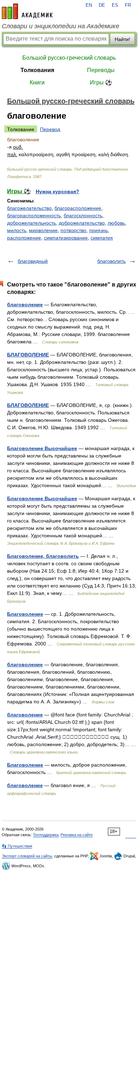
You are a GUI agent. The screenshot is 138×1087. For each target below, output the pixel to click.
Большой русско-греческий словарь (69, 58)
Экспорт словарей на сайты (27, 856)
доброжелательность (31, 223)
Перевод (50, 129)
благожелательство (29, 208)
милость (16, 230)
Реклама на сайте (77, 835)
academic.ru (27, 11)
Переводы (101, 70)
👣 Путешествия (17, 846)
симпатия (102, 238)
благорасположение (77, 208)
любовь (116, 223)
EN (89, 5)
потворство (73, 230)
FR (128, 5)
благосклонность (83, 215)
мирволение (43, 230)
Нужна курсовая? (57, 191)
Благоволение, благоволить (43, 556)
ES (115, 5)
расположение (24, 238)
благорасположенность (34, 215)
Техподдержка (45, 835)
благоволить (111, 261)
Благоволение (25, 614)
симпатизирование (66, 238)
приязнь (98, 230)
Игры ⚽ (101, 82)
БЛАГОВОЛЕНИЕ (28, 355)
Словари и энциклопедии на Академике (60, 26)
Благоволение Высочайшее (42, 448)
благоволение (25, 304)
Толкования (37, 70)
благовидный (33, 261)
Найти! (122, 39)
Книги (37, 82)
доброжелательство (82, 223)
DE (102, 5)
